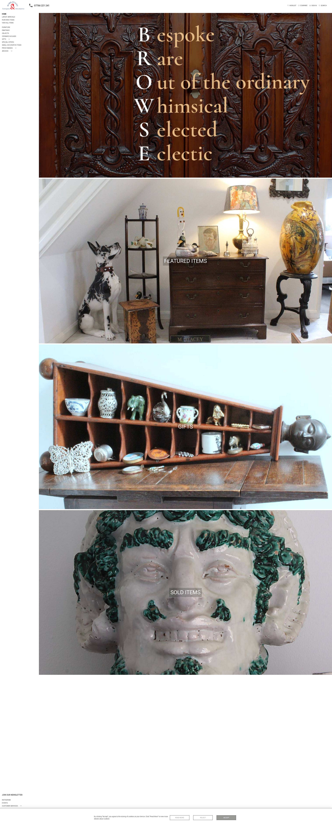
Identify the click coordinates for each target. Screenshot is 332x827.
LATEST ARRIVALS (8, 17)
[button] (6, 39)
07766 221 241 (41, 5)
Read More (179, 818)
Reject (203, 818)
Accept (226, 818)
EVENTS (5, 803)
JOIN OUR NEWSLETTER (12, 795)
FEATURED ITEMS (8, 20)
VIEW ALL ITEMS (7, 23)
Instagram (6, 800)
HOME (4, 14)
